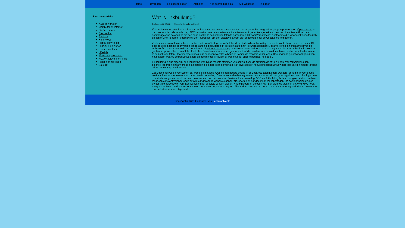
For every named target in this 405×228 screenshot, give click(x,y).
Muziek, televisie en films (113, 58)
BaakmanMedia (221, 101)
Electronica (105, 33)
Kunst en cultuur (108, 49)
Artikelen (198, 4)
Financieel (105, 39)
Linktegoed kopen (177, 4)
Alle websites (246, 4)
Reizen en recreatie (110, 61)
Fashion (103, 36)
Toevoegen (154, 4)
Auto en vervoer (108, 23)
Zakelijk (103, 65)
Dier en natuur (107, 30)
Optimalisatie (304, 29)
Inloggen (265, 4)
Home (138, 4)
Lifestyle (103, 52)
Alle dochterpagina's (221, 4)
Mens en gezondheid (110, 55)
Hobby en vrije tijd (109, 42)
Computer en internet (191, 24)
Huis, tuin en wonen (110, 46)
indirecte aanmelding (218, 48)
